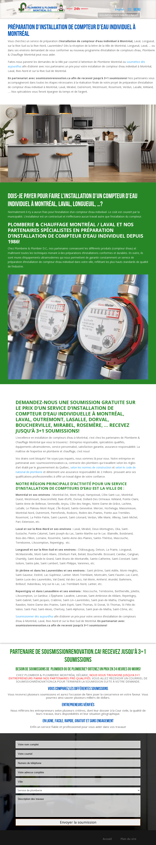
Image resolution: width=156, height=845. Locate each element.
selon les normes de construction (90, 467)
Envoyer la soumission (78, 822)
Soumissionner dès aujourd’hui (34, 616)
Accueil (107, 839)
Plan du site (128, 839)
